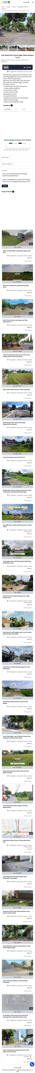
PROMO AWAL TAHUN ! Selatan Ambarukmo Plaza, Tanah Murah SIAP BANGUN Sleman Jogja (17, 491)
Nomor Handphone (7, 164)
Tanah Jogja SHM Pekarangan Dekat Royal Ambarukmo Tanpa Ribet (15, 877)
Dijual (14, 7)
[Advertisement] (17, 211)
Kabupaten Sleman (23, 7)
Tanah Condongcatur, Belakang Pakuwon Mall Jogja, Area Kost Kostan (16, 1050)
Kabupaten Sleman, (22, 71)
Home (2, 7)
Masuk (25, 2)
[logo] (5, 2)
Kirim (5, 186)
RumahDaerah (12, 1070)
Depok (3, 8)
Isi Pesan (5, 170)
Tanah (8, 7)
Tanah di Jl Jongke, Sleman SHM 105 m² (14, 457)
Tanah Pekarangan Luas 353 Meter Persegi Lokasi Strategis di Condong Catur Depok (17, 737)
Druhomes (17, 1067)
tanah (6, 67)
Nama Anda (5, 157)
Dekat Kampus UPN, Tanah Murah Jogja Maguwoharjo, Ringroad (14, 423)
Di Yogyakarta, (13, 71)
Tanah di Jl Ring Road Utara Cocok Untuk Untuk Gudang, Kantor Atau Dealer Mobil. (16, 355)
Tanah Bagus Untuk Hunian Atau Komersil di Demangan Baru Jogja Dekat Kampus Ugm (15, 1016)
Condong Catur (28, 531)
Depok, (30, 530)
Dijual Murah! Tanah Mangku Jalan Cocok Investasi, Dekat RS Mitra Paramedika (17, 633)
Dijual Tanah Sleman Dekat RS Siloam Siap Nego (16, 389)
